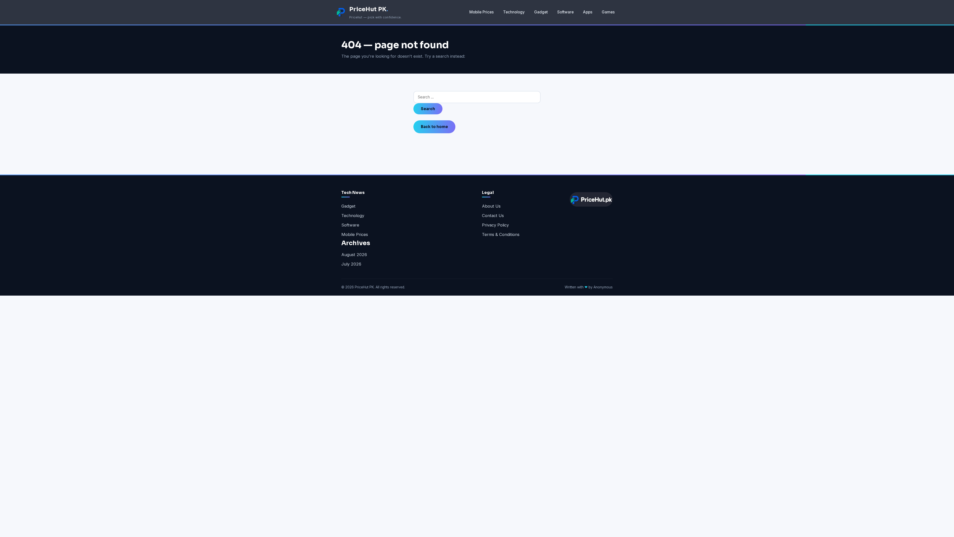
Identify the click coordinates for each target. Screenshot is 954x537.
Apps (587, 12)
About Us (491, 206)
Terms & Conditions (500, 234)
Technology (514, 12)
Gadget (541, 12)
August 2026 (354, 254)
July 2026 (351, 264)
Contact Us (493, 215)
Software (565, 12)
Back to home (434, 126)
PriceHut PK (368, 9)
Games (608, 12)
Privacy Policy (495, 225)
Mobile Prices (481, 12)
